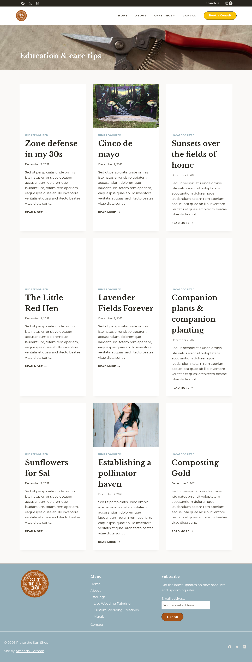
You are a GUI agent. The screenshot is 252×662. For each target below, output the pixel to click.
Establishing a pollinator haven (124, 473)
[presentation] (53, 106)
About (141, 15)
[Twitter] (237, 647)
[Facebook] (23, 3)
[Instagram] (37, 3)
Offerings (98, 597)
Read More (36, 212)
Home (123, 15)
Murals (99, 617)
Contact (190, 15)
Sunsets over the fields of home (196, 154)
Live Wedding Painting (112, 603)
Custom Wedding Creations (116, 610)
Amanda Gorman (30, 651)
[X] (30, 3)
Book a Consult (220, 15)
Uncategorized (36, 135)
